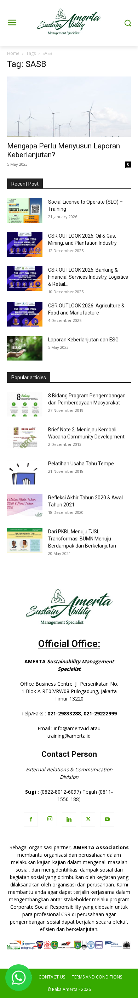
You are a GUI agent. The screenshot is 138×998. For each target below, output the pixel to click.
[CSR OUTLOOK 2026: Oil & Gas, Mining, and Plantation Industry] (24, 244)
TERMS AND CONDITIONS (97, 977)
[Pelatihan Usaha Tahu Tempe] (24, 472)
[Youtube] (107, 819)
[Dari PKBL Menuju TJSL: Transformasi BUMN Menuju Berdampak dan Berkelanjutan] (24, 540)
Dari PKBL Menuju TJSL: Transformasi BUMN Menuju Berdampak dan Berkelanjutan (82, 539)
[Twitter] (88, 819)
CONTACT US (52, 977)
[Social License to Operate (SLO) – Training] (24, 210)
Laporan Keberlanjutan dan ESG (83, 339)
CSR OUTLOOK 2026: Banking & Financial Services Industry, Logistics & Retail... (88, 277)
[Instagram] (50, 819)
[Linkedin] (69, 819)
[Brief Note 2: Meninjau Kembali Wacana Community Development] (24, 437)
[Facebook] (31, 819)
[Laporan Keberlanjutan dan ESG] (24, 348)
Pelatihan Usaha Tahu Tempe (81, 463)
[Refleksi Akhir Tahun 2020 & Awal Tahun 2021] (24, 506)
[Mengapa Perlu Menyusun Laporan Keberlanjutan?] (69, 106)
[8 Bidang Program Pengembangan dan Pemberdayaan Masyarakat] (24, 404)
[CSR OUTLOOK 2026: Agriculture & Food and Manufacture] (24, 314)
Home (13, 53)
